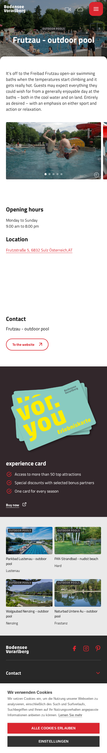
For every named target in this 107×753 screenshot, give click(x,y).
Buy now (12, 504)
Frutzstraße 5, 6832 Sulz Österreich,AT (39, 250)
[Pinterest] (98, 648)
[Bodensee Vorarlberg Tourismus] (14, 9)
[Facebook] (74, 648)
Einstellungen (54, 741)
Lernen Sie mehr (70, 715)
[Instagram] (86, 648)
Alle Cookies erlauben (53, 728)
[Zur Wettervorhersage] (80, 9)
